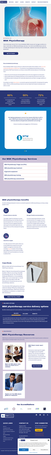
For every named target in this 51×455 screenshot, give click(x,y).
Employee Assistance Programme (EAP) (9, 432)
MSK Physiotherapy (6, 434)
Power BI (10, 248)
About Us (4, 426)
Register (38, 430)
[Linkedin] (36, 414)
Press (4, 441)
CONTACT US (8, 38)
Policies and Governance (39, 434)
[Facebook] (40, 414)
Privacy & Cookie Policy (33, 452)
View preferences (44, 449)
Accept (23, 449)
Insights (4, 436)
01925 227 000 (22, 437)
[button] (48, 440)
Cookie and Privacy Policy (39, 435)
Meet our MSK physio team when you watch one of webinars (13, 365)
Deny (34, 449)
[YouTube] (43, 414)
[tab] (16, 313)
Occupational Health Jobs (7, 439)
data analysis (16, 82)
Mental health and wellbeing (8, 429)
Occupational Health (6, 428)
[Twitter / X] (47, 414)
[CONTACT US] (3, 38)
